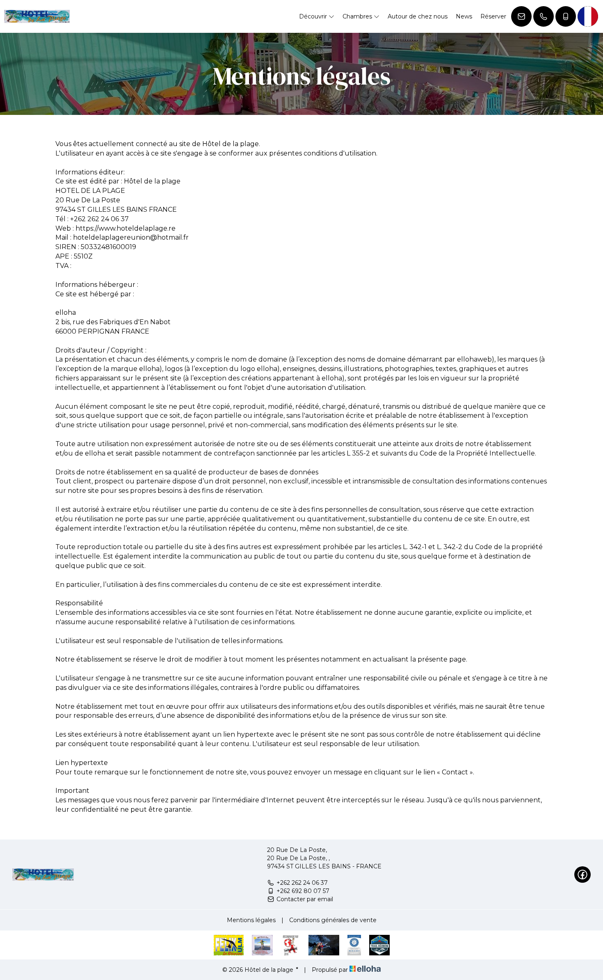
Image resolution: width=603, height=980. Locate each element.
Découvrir (314, 16)
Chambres (358, 16)
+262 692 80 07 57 (302, 891)
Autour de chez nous (418, 16)
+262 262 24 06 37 (302, 882)
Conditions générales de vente (333, 920)
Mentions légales (251, 920)
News (464, 16)
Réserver (493, 16)
